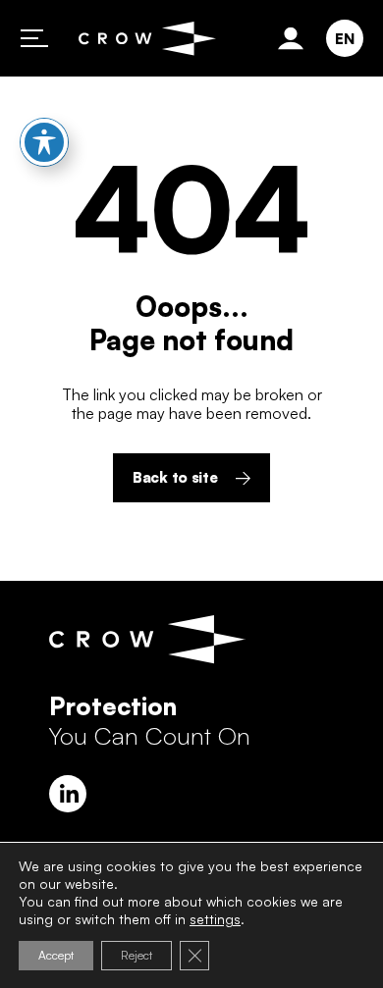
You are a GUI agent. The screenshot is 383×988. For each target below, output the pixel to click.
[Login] (294, 38)
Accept (56, 955)
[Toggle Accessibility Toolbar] (44, 142)
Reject (136, 955)
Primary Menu (34, 38)
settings (215, 918)
